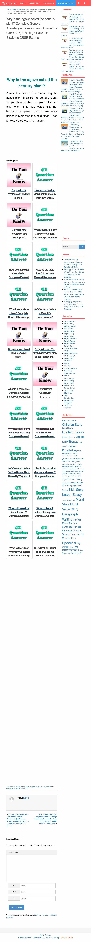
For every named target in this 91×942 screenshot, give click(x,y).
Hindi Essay (68, 351)
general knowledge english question (72, 465)
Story (66, 395)
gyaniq (23, 787)
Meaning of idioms (70, 368)
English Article (69, 331)
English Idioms (69, 336)
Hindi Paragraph (69, 356)
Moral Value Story (70, 373)
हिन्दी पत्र (80, 550)
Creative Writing (69, 326)
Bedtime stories (69, 420)
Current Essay (67, 428)
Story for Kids (69, 398)
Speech (68, 542)
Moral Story (34, 3)
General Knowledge (66, 3)
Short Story (68, 393)
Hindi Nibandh (76, 482)
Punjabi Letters (69, 385)
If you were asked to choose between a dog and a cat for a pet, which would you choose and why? (72, 43)
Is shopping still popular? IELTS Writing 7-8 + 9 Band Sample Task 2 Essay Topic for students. (73, 66)
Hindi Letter (66, 483)
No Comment (47, 787)
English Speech (69, 343)
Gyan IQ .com (10, 3)
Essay (73, 441)
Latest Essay (72, 494)
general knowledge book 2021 (71, 463)
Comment (14, 852)
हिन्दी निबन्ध (37, 9)
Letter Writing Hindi (68, 500)
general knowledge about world (70, 454)
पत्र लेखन (71, 547)
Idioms (66, 363)
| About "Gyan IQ (51, 938)
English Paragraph (70, 338)
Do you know (68, 328)
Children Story (69, 324)
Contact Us (37, 938)
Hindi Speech (68, 358)
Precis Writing (69, 380)
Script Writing (68, 390)
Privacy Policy (24, 938)
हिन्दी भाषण (66, 553)
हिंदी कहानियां (68, 403)
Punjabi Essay (25, 9)
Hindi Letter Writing (70, 353)
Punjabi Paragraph (71, 528)
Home (22, 3)
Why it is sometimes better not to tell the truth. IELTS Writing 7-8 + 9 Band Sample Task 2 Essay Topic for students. (72, 54)
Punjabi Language (69, 525)
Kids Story (67, 366)
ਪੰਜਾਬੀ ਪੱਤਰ (67, 408)
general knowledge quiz (76, 471)
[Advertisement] (31, 58)
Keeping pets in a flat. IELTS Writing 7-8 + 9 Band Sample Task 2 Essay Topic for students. (72, 31)
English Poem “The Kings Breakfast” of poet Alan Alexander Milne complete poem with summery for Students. (72, 145)
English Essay (69, 333)
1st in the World (69, 321)
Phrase (66, 375)
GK (19, 789)
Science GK (24, 789)
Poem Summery (69, 378)
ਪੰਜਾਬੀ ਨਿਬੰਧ (68, 405)
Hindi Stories (68, 361)
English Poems (48, 3)
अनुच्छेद (65, 546)
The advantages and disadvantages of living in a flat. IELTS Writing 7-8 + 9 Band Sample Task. (72, 19)
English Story (68, 346)
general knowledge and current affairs (73, 460)
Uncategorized (69, 400)
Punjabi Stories (69, 388)
